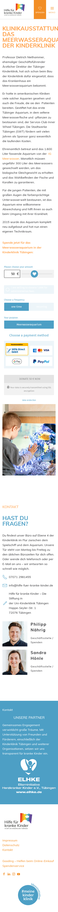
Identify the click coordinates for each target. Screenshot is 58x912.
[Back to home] (14, 9)
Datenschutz (10, 845)
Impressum (9, 840)
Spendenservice (13, 866)
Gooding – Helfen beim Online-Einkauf (28, 861)
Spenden (39, 12)
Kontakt (7, 850)
